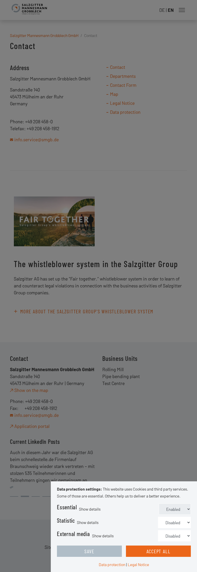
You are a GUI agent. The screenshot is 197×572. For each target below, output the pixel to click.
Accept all (158, 551)
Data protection (112, 564)
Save (89, 551)
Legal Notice (138, 564)
